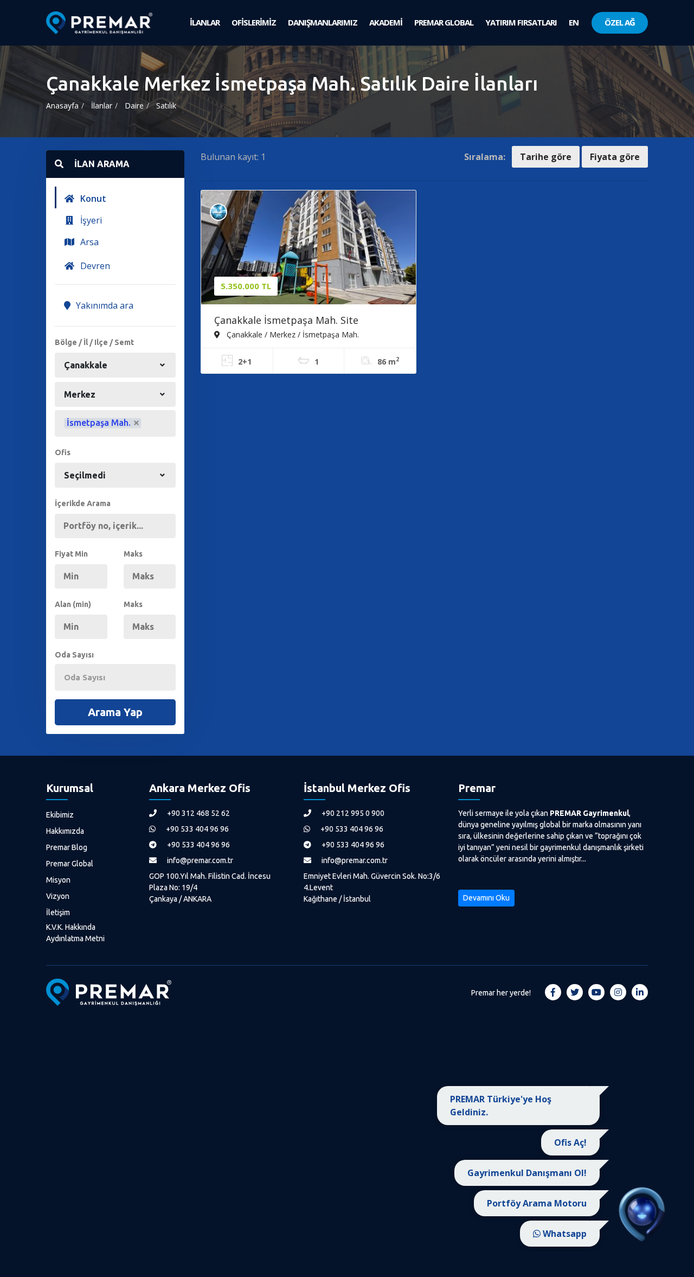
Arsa (88, 242)
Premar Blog (66, 847)
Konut (92, 199)
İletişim (58, 912)
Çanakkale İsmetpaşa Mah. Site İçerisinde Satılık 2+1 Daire (286, 321)
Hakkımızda (65, 831)
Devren (94, 266)
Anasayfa (62, 105)
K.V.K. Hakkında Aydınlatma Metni (75, 933)
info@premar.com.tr (199, 860)
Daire (134, 105)
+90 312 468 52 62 (197, 813)
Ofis (62, 452)
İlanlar (101, 105)
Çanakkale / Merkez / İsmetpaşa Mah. (291, 334)
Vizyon (57, 896)
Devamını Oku (486, 897)
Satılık (166, 105)
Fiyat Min (71, 554)
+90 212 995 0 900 (352, 813)
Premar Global (69, 863)
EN (574, 22)
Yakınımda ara (103, 305)
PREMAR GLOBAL (443, 22)
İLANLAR (205, 22)
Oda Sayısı (74, 654)
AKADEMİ (385, 22)
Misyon (58, 880)
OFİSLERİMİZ (254, 22)
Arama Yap (115, 712)
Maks (133, 554)
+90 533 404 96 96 (196, 829)
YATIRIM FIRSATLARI (521, 22)
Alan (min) (73, 604)
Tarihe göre (545, 157)
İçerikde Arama (83, 503)
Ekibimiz (60, 814)
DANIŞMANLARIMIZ (322, 22)
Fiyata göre (615, 157)
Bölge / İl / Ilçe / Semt (94, 342)
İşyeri (90, 220)
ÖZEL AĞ (620, 22)
